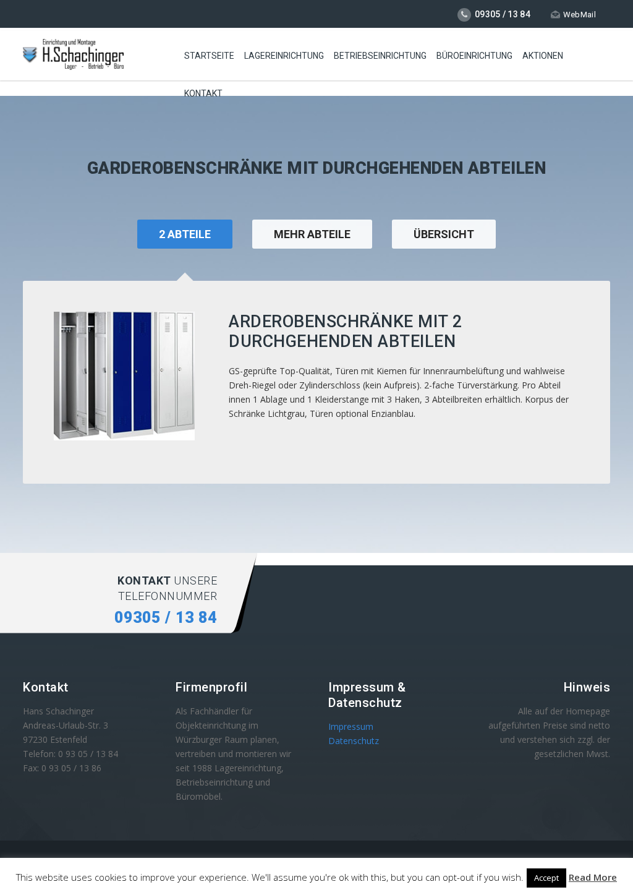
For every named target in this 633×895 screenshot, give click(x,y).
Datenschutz (353, 741)
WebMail (579, 14)
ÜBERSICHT (444, 234)
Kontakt (203, 93)
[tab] (312, 250)
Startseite (209, 56)
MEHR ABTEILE (312, 234)
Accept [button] (546, 877)
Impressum (350, 726)
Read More (593, 877)
